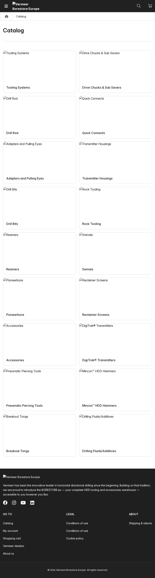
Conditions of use (77, 523)
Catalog (8, 523)
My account (10, 530)
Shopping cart (12, 538)
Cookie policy (75, 538)
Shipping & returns (140, 523)
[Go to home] (26, 6)
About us (8, 553)
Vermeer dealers (13, 546)
